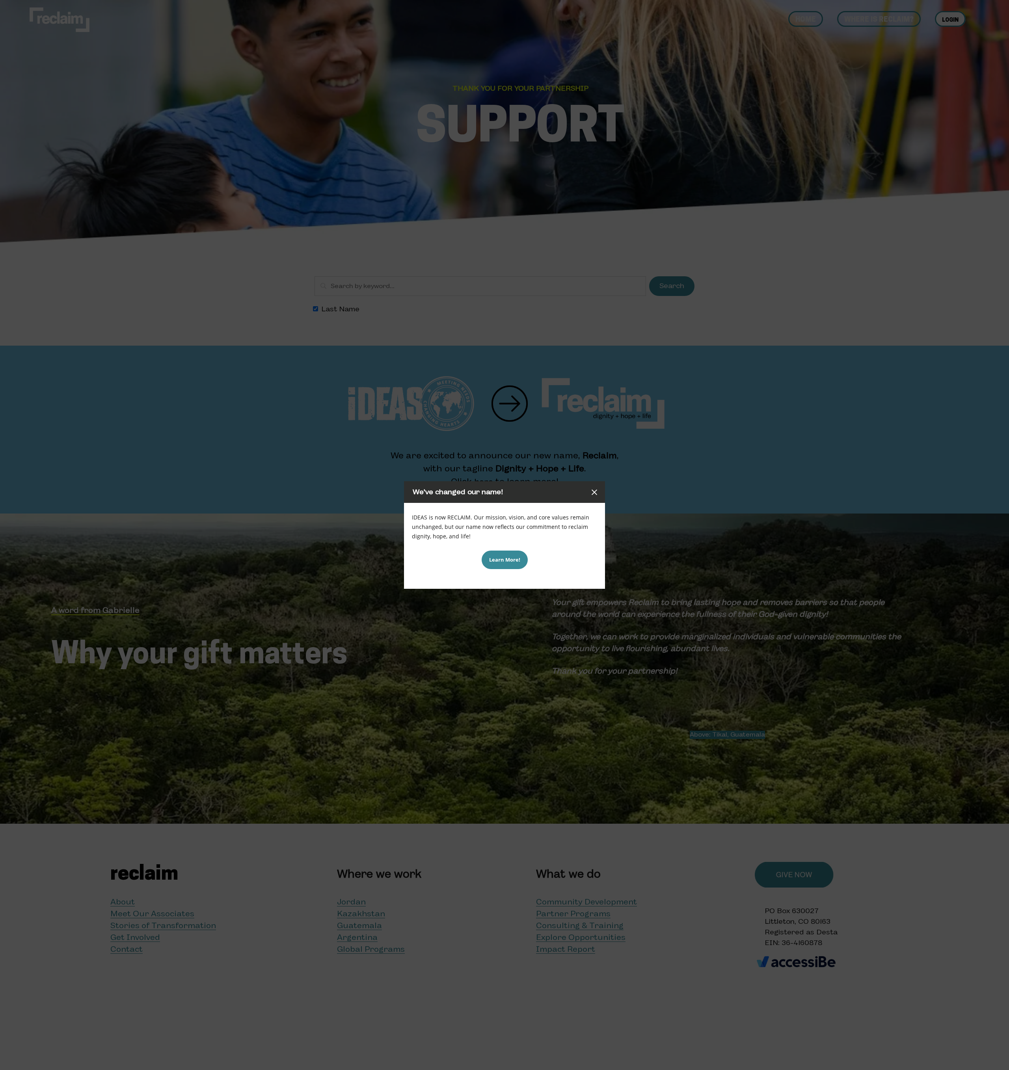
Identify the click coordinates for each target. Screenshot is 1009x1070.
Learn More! (504, 559)
